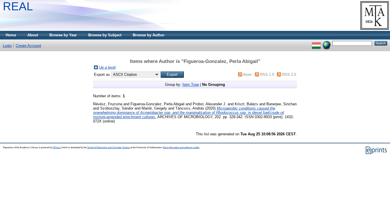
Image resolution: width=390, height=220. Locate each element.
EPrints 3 (57, 147)
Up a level (107, 67)
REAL (18, 6)
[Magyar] (316, 43)
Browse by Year (63, 35)
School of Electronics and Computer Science (108, 147)
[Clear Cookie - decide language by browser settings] (326, 43)
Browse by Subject (104, 35)
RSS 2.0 (289, 74)
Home (11, 35)
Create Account (28, 45)
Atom (247, 74)
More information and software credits (181, 147)
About (32, 35)
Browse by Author (148, 35)
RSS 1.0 (267, 74)
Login (7, 45)
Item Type (190, 84)
